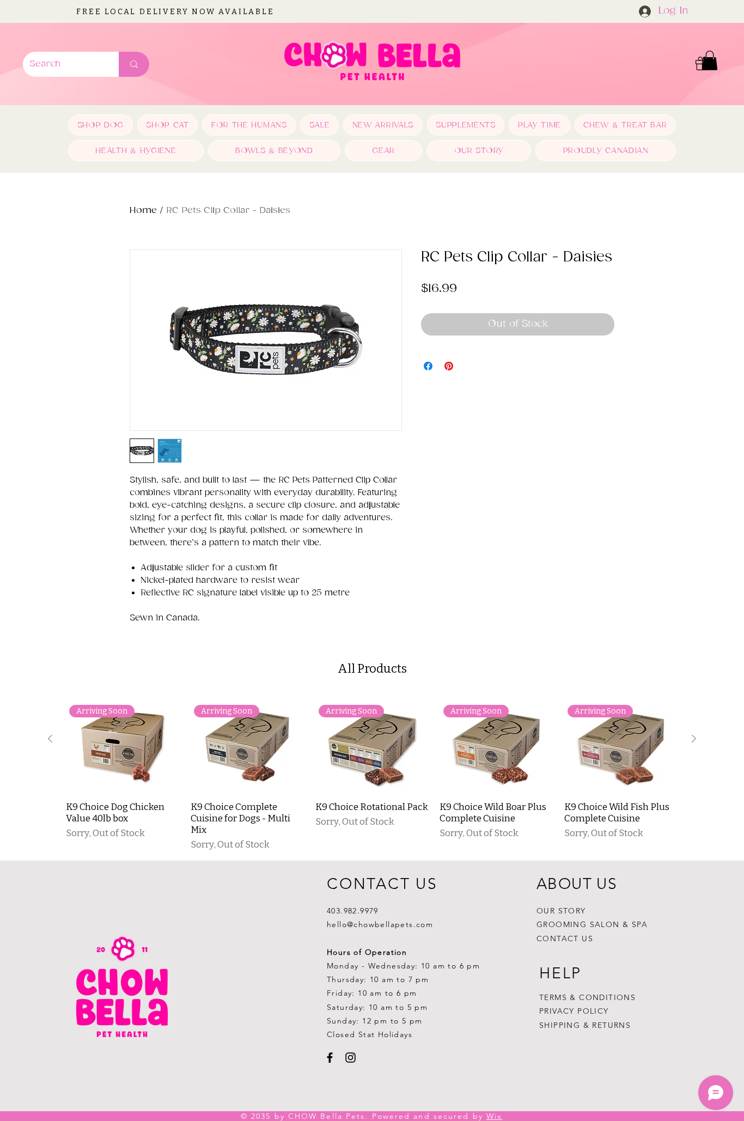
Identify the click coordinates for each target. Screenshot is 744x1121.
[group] (372, 774)
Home (143, 210)
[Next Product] (693, 738)
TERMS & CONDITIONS (587, 997)
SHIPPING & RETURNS (585, 1025)
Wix (494, 1116)
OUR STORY (561, 911)
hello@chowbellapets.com (380, 924)
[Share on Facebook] (428, 366)
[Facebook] (330, 1057)
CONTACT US (564, 938)
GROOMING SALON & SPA (592, 924)
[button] (710, 60)
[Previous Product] (50, 738)
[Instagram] (350, 1057)
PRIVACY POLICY (575, 1011)
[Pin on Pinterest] (448, 366)
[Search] (134, 64)
